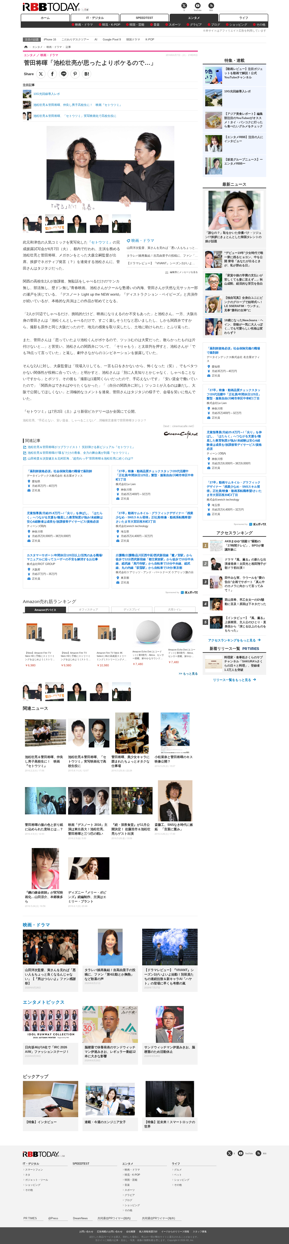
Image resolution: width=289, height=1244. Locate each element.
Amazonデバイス (45, 610)
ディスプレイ (132, 609)
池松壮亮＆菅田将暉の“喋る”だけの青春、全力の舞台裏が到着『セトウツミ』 (79, 452)
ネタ (27, 1174)
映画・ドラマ (84, 24)
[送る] (63, 74)
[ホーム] (25, 47)
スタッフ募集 (200, 1231)
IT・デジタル (95, 17)
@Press (53, 1218)
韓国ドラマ (133, 39)
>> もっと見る (188, 673)
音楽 (157, 24)
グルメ (178, 1169)
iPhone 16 (50, 39)
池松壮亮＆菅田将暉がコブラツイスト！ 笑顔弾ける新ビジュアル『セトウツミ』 (81, 447)
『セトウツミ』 (100, 242)
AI (96, 39)
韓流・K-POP (111, 24)
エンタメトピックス (44, 1002)
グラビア (196, 24)
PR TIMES (30, 1218)
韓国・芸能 (136, 24)
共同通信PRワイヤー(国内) (114, 1218)
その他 (260, 24)
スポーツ (175, 24)
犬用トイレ (175, 609)
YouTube (249, 1153)
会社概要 (130, 1231)
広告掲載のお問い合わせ (109, 1231)
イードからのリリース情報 (175, 1231)
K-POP (150, 39)
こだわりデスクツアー (75, 39)
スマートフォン (34, 1169)
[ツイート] (40, 74)
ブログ (215, 24)
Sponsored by (172, 592)
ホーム (45, 17)
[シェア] (52, 74)
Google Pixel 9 (112, 39)
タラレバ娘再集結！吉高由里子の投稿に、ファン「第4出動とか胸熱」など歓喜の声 (182, 255)
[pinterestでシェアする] (75, 74)
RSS (264, 1153)
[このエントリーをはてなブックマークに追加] (86, 74)
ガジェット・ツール (36, 1179)
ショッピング (238, 24)
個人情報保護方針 (148, 1231)
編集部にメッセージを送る (184, 272)
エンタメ (194, 17)
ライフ (243, 17)
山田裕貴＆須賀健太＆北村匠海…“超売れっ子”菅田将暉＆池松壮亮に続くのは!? (80, 458)
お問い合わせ (86, 1231)
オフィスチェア (88, 609)
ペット (178, 1174)
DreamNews (80, 1218)
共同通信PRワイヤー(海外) (158, 1218)
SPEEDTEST (144, 17)
